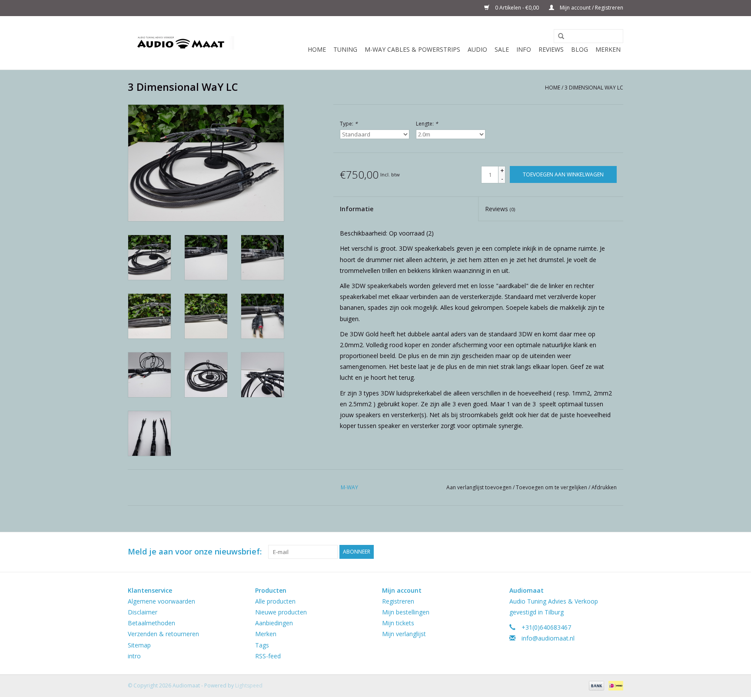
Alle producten (275, 601)
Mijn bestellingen (405, 612)
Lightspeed (249, 685)
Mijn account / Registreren (590, 7)
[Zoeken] (558, 36)
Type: (349, 123)
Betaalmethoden (151, 623)
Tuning (345, 49)
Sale (502, 49)
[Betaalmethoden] (595, 685)
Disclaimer (142, 612)
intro (134, 656)
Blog (579, 49)
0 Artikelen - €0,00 (517, 7)
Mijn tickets (398, 623)
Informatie (356, 209)
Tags (262, 645)
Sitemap (139, 645)
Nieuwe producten (281, 612)
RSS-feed (268, 656)
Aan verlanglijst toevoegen (479, 487)
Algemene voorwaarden (161, 601)
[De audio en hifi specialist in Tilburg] (181, 43)
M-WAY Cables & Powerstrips (412, 49)
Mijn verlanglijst (404, 634)
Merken (608, 49)
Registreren (398, 601)
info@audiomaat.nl (548, 638)
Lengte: (427, 123)
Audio (477, 49)
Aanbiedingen (274, 623)
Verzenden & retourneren (163, 634)
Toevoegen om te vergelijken (552, 487)
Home (317, 49)
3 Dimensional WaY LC (594, 87)
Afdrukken (604, 487)
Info (523, 49)
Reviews (551, 49)
